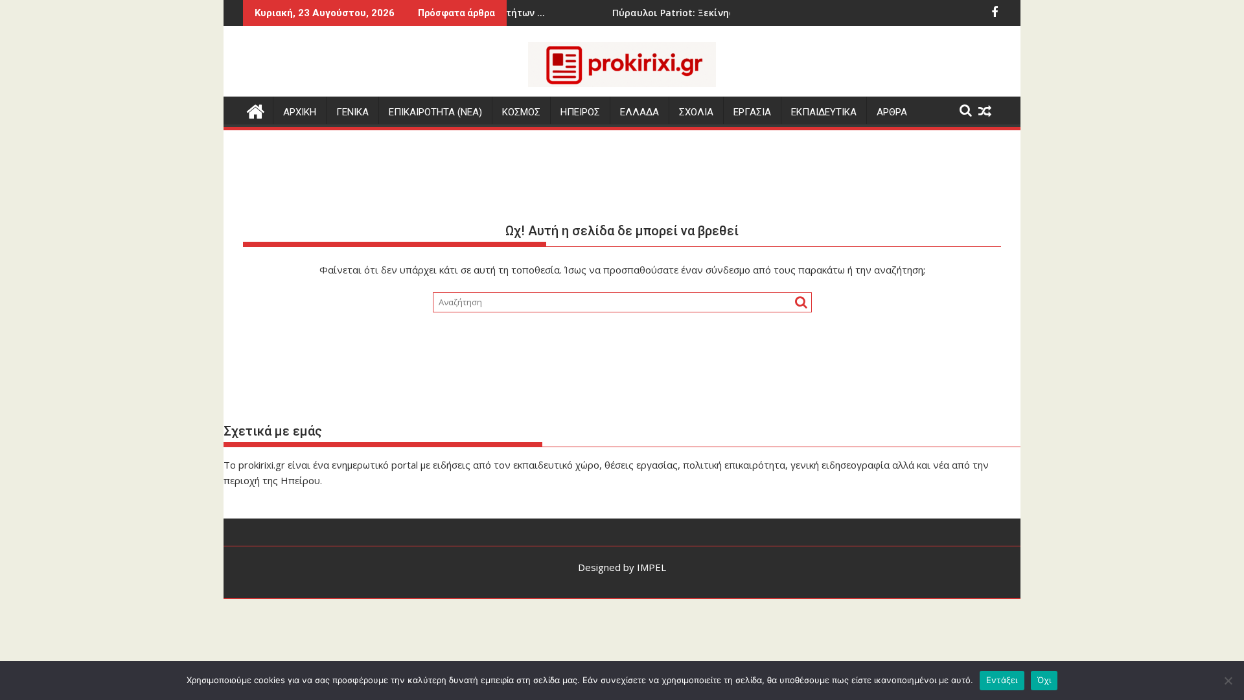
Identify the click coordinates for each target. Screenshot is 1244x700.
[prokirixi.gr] (255, 109)
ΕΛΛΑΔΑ (639, 112)
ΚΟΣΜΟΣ (521, 112)
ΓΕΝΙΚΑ (352, 112)
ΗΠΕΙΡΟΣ (580, 112)
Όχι (1044, 680)
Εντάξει (1002, 680)
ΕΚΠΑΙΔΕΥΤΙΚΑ (824, 112)
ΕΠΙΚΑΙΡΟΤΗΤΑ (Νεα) (435, 112)
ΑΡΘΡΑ (892, 112)
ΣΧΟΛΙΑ (696, 112)
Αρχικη (299, 112)
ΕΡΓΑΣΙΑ (752, 112)
